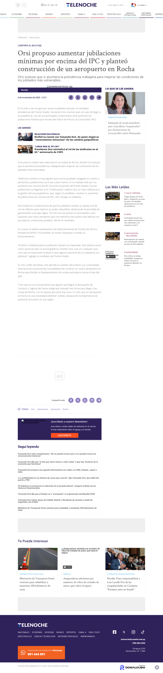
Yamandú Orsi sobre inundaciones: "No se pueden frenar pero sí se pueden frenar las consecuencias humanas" (57, 455)
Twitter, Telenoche (124, 632)
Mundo (49, 14)
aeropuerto (55, 409)
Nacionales (35, 37)
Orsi (33, 409)
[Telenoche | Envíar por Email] (91, 97)
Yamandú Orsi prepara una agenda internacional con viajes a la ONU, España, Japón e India (57, 471)
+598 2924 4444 (138, 643)
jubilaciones (42, 409)
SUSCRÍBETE (64, 435)
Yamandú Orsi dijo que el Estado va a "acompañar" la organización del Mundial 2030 (56, 494)
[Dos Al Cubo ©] (132, 669)
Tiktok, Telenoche (143, 632)
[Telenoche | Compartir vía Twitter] (77, 97)
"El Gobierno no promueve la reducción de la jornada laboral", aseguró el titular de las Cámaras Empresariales (57, 487)
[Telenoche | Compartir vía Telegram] (98, 97)
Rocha (66, 409)
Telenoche (23, 37)
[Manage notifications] (157, 667)
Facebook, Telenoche (114, 632)
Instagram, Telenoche (133, 632)
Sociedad (33, 14)
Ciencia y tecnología (130, 14)
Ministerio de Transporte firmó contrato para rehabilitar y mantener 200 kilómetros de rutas (57, 509)
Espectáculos (114, 14)
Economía (17, 14)
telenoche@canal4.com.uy (133, 639)
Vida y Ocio (97, 14)
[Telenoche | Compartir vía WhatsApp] (84, 97)
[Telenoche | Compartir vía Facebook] (70, 97)
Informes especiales (146, 14)
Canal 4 (81, 14)
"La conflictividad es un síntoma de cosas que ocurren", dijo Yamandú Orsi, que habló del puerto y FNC (58, 479)
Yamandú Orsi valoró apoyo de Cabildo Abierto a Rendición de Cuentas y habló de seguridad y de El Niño (55, 501)
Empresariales (88, 636)
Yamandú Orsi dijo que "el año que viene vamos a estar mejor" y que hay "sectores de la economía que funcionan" (58, 463)
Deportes (65, 14)
